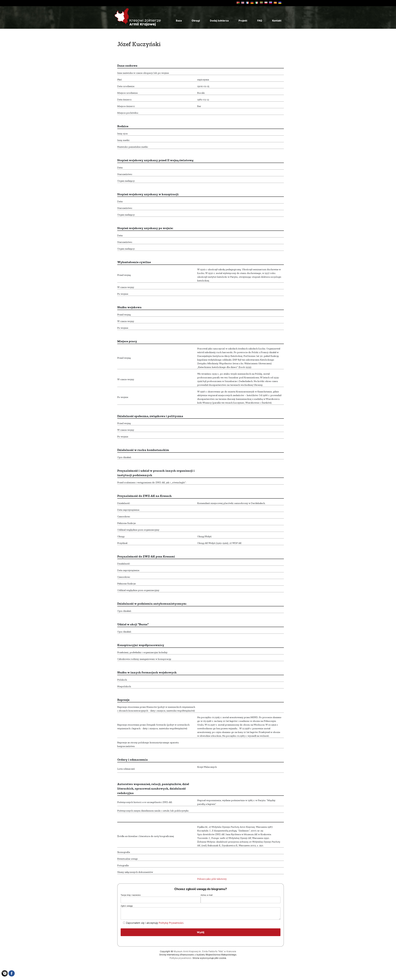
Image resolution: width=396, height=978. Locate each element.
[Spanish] (275, 3)
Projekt (243, 20)
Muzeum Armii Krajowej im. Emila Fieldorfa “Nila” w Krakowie (205, 951)
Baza (179, 20)
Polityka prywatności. (181, 958)
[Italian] (256, 3)
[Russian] (270, 3)
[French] (247, 3)
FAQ (259, 20)
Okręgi (196, 20)
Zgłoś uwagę (127, 906)
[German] (252, 3)
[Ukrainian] (279, 3)
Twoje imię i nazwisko (131, 895)
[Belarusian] (238, 3)
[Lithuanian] (261, 3)
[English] (242, 3)
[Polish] (265, 3)
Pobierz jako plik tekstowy (212, 878)
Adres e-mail (207, 895)
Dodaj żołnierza (219, 20)
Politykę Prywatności (171, 922)
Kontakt (276, 20)
